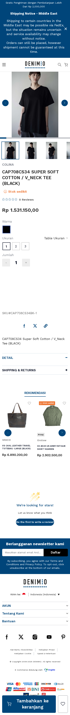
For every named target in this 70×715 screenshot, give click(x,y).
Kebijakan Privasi (47, 650)
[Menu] (4, 65)
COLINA (8, 164)
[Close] (65, 29)
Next (64, 104)
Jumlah (8, 255)
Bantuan (8, 621)
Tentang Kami (13, 613)
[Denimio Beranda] (35, 64)
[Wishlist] (63, 704)
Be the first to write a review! (35, 522)
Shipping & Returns (19, 370)
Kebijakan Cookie (22, 653)
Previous (5, 104)
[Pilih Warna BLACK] (6, 229)
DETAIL (7, 358)
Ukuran (7, 238)
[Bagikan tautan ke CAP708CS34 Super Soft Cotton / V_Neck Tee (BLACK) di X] (35, 326)
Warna (7, 221)
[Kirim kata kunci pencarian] (59, 65)
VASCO (6, 439)
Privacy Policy (33, 564)
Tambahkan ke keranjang (33, 704)
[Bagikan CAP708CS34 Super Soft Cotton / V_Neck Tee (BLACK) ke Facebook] (24, 326)
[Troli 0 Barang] (66, 65)
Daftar (55, 552)
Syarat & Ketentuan (46, 653)
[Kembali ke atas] (62, 669)
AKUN (6, 606)
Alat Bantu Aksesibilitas (21, 650)
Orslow (41, 440)
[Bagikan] (46, 326)
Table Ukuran (54, 238)
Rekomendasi (35, 393)
